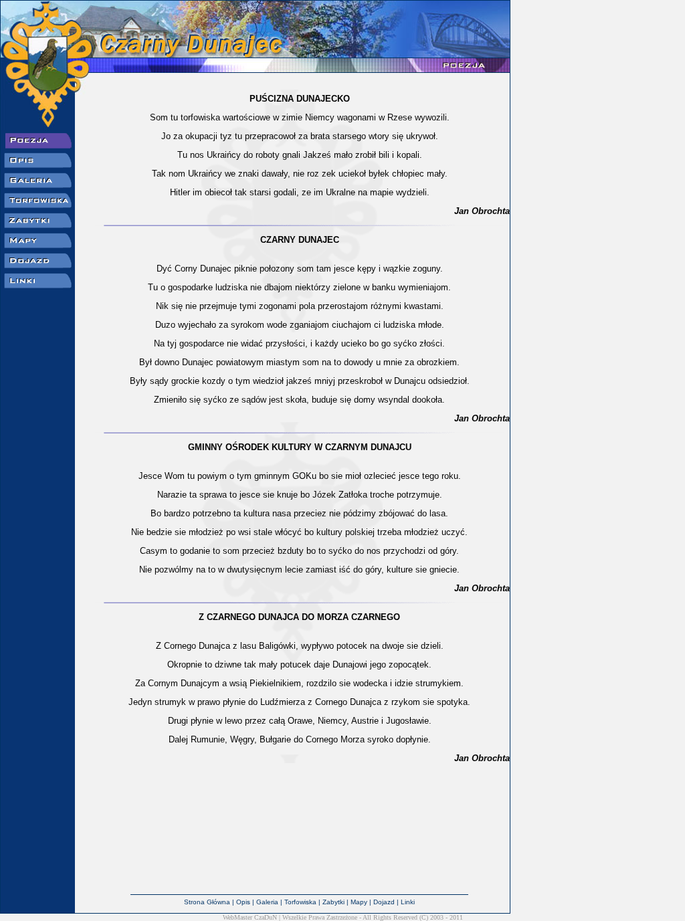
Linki (408, 902)
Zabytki (333, 902)
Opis (243, 902)
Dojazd (384, 902)
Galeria (267, 902)
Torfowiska (300, 902)
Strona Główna (207, 902)
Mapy (359, 902)
